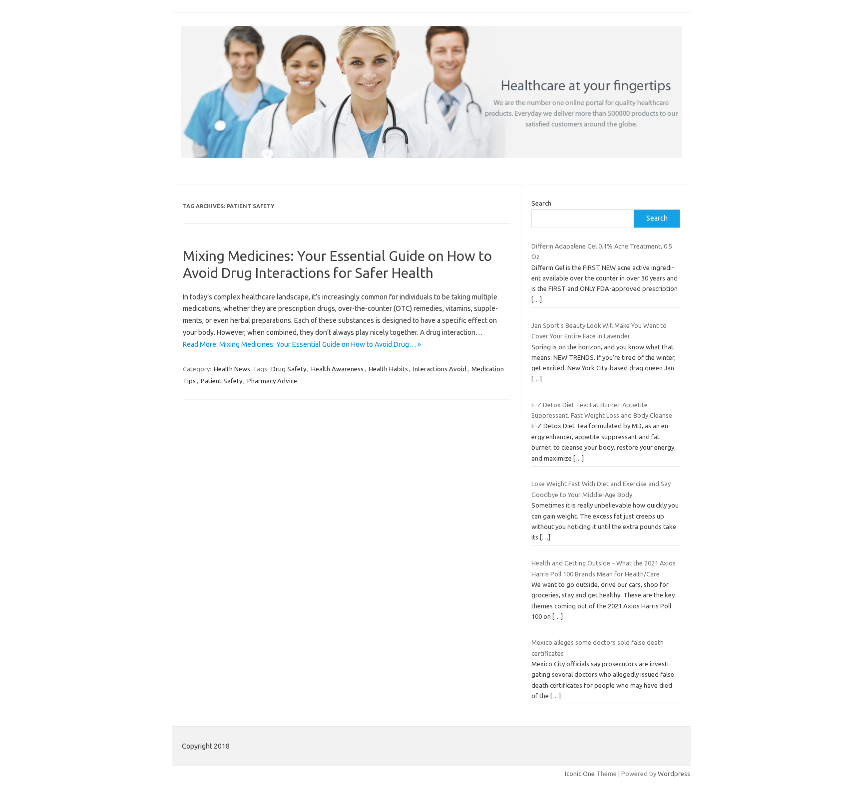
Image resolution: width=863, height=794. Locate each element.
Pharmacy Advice (272, 380)
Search (541, 203)
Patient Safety (221, 380)
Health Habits (388, 368)
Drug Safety (288, 368)
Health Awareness (337, 368)
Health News (232, 368)
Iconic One (580, 773)
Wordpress (674, 773)
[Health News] (431, 156)
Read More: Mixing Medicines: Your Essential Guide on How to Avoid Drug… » (302, 344)
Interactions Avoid (439, 368)
